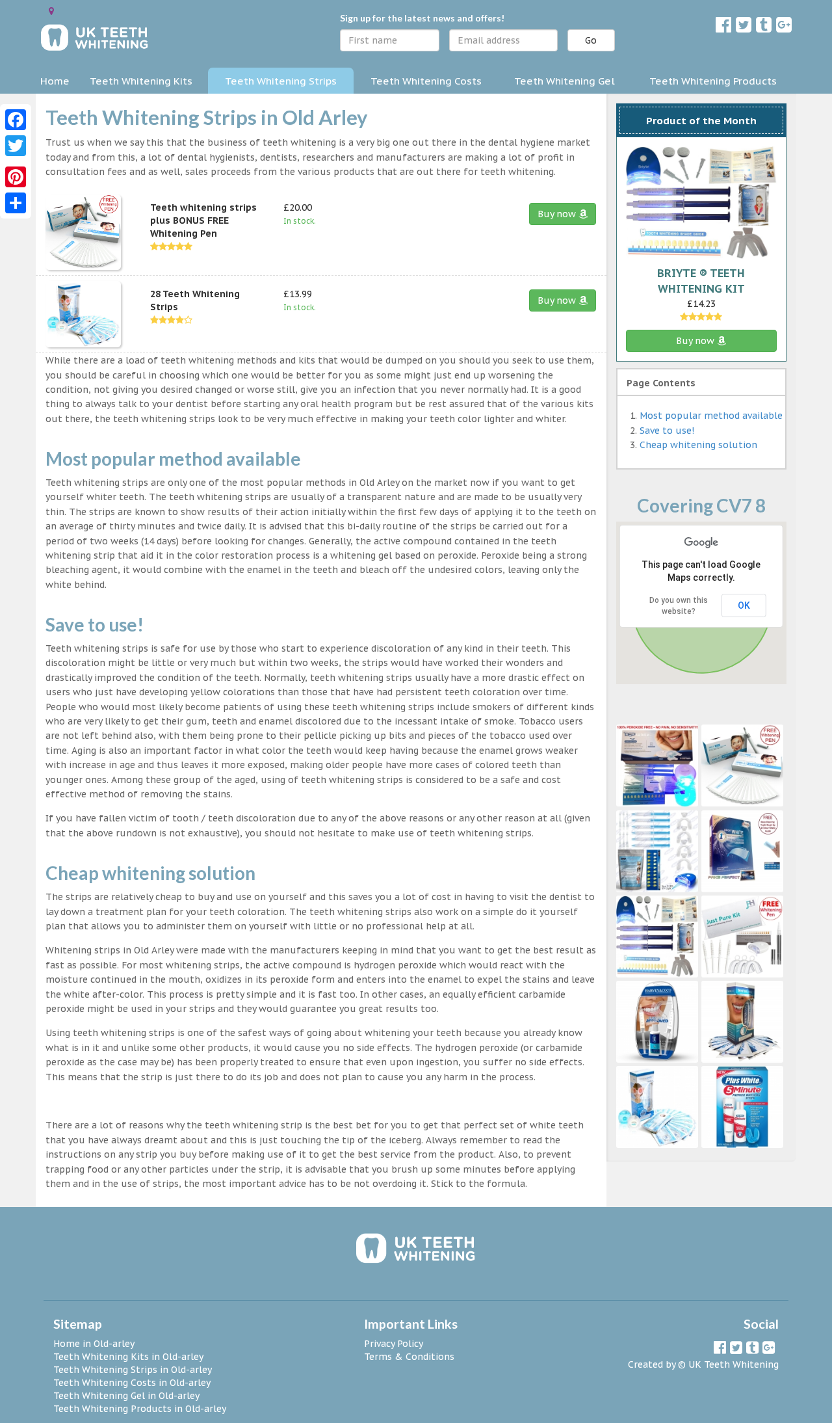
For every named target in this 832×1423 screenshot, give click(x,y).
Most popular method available (711, 415)
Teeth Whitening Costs (426, 80)
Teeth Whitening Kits (141, 80)
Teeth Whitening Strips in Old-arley (132, 1370)
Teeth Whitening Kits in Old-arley (128, 1357)
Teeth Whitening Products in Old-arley (139, 1409)
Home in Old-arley (94, 1344)
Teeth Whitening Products (713, 80)
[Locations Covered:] (51, 11)
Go (591, 40)
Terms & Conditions (409, 1357)
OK (744, 605)
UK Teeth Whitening (733, 1364)
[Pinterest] (16, 177)
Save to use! (667, 430)
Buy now (558, 214)
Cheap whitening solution (698, 445)
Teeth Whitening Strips (281, 80)
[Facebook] (16, 120)
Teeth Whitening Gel (564, 80)
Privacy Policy (393, 1344)
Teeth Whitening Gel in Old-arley (126, 1396)
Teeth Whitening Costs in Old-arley (132, 1383)
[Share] (16, 203)
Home (55, 80)
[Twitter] (16, 146)
